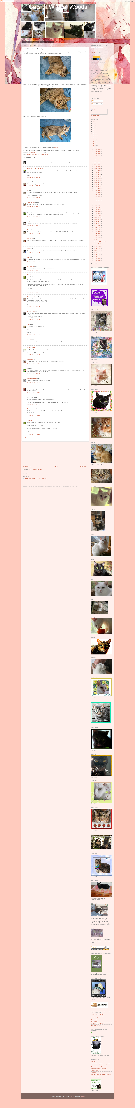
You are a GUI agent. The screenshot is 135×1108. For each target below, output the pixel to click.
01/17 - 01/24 (97, 256)
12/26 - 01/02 (97, 149)
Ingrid (28, 181)
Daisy (28, 221)
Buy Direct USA (95, 1021)
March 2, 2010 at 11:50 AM (33, 164)
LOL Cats (93, 1072)
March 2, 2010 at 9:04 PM (33, 404)
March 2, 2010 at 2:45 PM (33, 292)
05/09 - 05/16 (97, 217)
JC (27, 190)
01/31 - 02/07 (97, 252)
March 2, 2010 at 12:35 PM (33, 225)
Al (27, 368)
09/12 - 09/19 (97, 180)
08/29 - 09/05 (97, 184)
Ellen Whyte (30, 359)
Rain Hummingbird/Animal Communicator (101, 1074)
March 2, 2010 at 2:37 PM (33, 270)
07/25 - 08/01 (97, 195)
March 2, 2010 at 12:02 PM (33, 206)
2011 (94, 145)
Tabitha (46, 154)
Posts (94, 100)
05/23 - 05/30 (97, 213)
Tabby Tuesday (40, 154)
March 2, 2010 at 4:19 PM (33, 319)
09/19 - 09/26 (97, 178)
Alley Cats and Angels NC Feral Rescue (100, 1063)
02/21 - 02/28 (97, 246)
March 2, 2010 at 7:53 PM (33, 382)
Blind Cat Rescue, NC (96, 1066)
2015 (94, 137)
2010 (94, 148)
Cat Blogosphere (95, 1070)
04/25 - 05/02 (97, 221)
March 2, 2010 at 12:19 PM (33, 216)
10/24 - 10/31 (97, 168)
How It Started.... (34, 42)
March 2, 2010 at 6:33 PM (33, 343)
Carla (28, 229)
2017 (94, 133)
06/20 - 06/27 (97, 205)
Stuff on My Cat (95, 1076)
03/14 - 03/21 (97, 233)
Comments (96, 103)
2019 (94, 129)
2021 (94, 125)
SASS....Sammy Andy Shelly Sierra (36, 168)
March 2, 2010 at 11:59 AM (33, 197)
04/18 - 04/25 (97, 223)
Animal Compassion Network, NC (99, 1065)
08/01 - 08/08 (97, 192)
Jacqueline (30, 238)
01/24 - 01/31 (97, 254)
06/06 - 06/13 (97, 209)
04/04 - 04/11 (97, 227)
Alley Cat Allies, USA (96, 1061)
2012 (94, 143)
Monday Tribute (97, 243)
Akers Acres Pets (95, 1018)
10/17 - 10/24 (97, 170)
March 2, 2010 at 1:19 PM (33, 244)
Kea (28, 160)
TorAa (28, 324)
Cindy (28, 248)
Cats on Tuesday (31, 154)
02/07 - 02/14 (97, 250)
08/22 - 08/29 (97, 186)
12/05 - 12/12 (97, 156)
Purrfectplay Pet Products (97, 1014)
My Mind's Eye (31, 311)
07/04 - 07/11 (97, 201)
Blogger (83, 1096)
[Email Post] (45, 152)
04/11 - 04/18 (97, 225)
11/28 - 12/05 (97, 158)
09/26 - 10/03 (97, 176)
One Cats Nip (30, 266)
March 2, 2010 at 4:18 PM (33, 306)
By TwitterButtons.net (96, 115)
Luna (28, 413)
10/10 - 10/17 (97, 172)
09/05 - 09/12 (97, 182)
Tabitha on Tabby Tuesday (100, 241)
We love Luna (30, 408)
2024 (94, 121)
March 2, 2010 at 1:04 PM (33, 233)
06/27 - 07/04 (97, 203)
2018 (94, 131)
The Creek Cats (31, 202)
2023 (94, 123)
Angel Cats (50, 42)
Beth (28, 257)
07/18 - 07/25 (97, 197)
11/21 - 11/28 (97, 160)
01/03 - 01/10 (97, 260)
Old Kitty (29, 274)
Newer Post (27, 466)
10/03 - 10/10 (97, 174)
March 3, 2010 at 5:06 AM (33, 415)
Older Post (83, 466)
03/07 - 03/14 (97, 236)
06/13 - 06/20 (97, 207)
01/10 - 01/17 (97, 258)
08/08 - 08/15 (97, 190)
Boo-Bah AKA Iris (31, 296)
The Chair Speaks (31, 211)
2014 (94, 139)
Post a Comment (29, 437)
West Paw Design (95, 1019)
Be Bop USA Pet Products (97, 1016)
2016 (94, 135)
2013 (94, 141)
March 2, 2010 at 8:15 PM (33, 392)
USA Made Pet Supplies (97, 1023)
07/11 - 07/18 (97, 199)
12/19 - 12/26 (97, 151)
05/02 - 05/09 (97, 219)
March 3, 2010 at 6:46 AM (33, 434)
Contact (43, 42)
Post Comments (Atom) (36, 469)
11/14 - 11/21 (97, 162)
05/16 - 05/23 (97, 215)
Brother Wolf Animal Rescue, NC (99, 1068)
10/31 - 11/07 (97, 166)
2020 (94, 127)
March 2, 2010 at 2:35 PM (33, 252)
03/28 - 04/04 (97, 229)
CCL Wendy (30, 387)
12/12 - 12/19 (97, 153)
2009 (94, 263)
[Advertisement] (55, 453)
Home (25, 42)
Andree (29, 339)
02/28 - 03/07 (97, 238)
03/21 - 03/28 (97, 231)
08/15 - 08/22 (97, 188)
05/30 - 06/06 (97, 211)
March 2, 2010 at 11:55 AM (33, 177)
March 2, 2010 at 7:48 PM (33, 363)
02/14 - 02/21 (97, 248)
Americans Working (96, 1025)
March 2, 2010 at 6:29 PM (33, 334)
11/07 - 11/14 (97, 164)
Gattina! (56, 147)
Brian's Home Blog (32, 378)
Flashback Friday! (98, 239)
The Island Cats (31, 347)
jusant (72, 1096)
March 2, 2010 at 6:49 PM (33, 354)
